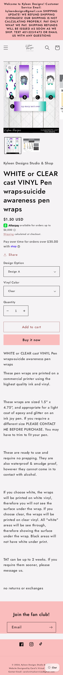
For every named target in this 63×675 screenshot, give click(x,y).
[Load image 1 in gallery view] (13, 145)
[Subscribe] (51, 627)
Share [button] (13, 254)
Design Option (14, 263)
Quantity (9, 302)
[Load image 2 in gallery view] (31, 145)
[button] (6, 48)
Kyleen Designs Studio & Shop (36, 664)
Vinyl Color (11, 282)
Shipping (9, 234)
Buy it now (32, 339)
